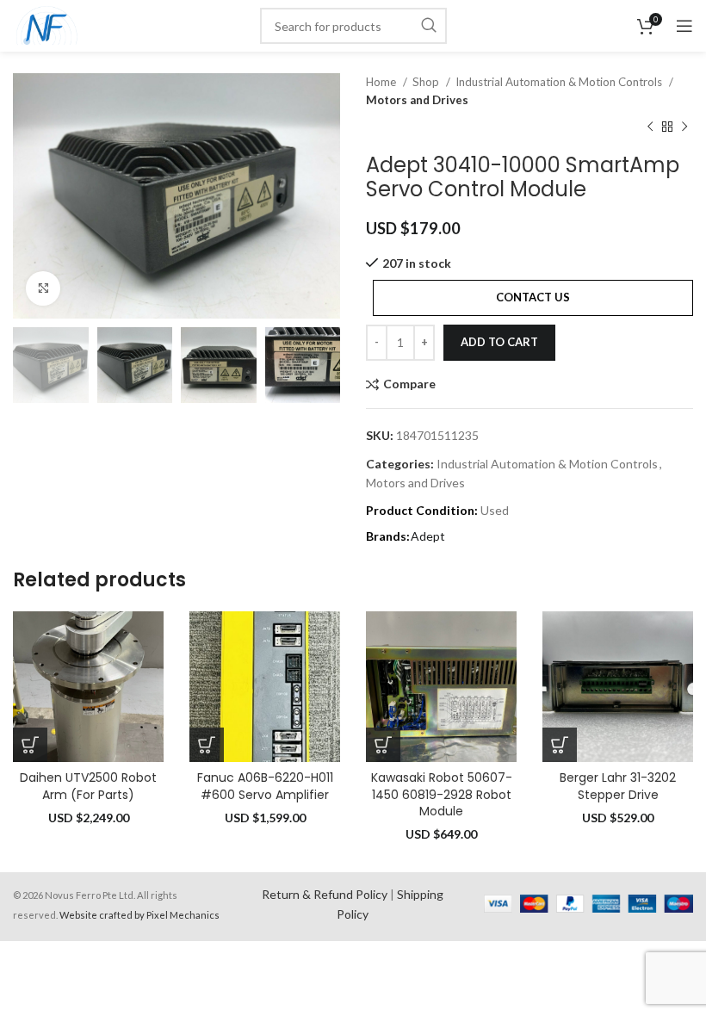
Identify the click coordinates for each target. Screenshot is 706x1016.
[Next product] (684, 127)
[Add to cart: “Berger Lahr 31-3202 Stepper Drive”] (559, 745)
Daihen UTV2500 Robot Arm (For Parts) (88, 786)
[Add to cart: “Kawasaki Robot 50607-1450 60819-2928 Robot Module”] (383, 745)
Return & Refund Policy (324, 894)
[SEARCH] (429, 26)
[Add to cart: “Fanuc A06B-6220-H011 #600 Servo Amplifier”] (206, 745)
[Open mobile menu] (684, 26)
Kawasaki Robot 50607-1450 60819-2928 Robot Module (441, 794)
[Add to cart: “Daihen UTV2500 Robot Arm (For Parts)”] (30, 745)
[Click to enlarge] (43, 288)
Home (382, 82)
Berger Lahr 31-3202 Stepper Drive (618, 786)
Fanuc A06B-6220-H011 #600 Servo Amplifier (265, 786)
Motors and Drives (417, 100)
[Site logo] (47, 24)
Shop (427, 82)
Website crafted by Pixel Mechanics (139, 914)
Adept (428, 536)
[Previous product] (650, 127)
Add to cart (499, 342)
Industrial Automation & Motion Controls (560, 82)
